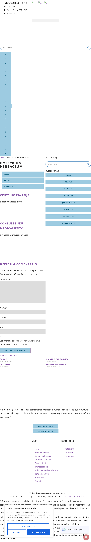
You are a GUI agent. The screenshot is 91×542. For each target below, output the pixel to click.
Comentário (6, 279)
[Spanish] (46, 2)
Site (1, 327)
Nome (3, 307)
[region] (28, 521)
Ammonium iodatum (56, 364)
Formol (4, 359)
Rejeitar (17, 532)
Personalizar (28, 526)
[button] (45, 20)
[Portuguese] (40, 2)
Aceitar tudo (38, 532)
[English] (34, 2)
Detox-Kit (5, 364)
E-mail (4, 317)
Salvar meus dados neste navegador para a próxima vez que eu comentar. (20, 342)
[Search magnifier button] (88, 47)
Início (2, 157)
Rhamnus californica (57, 359)
